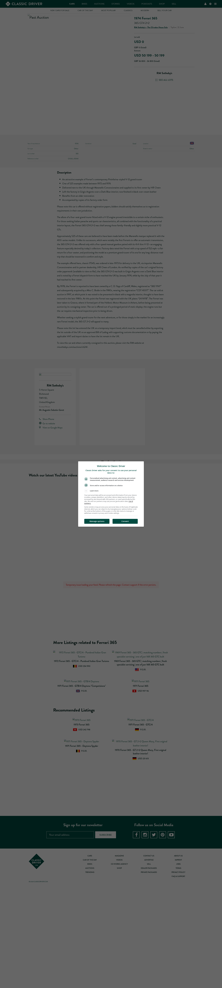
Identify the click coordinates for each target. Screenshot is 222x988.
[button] (111, 491)
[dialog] (111, 494)
